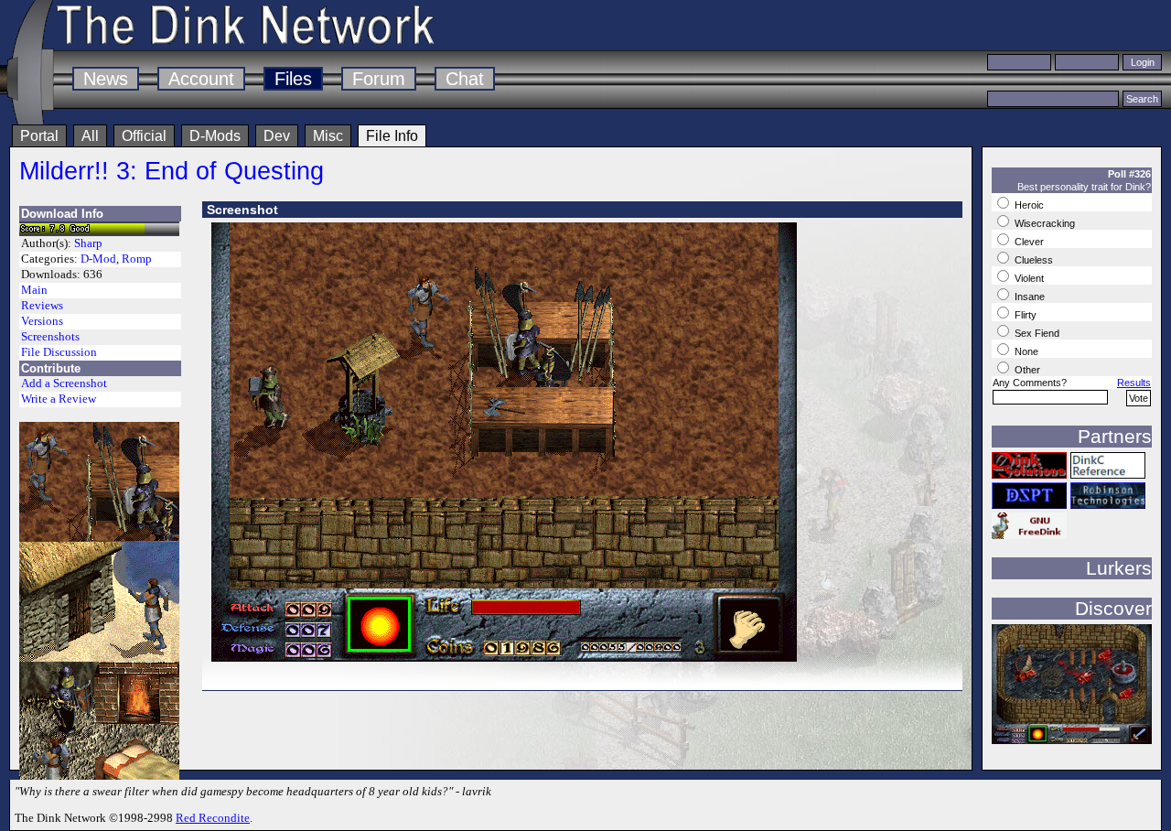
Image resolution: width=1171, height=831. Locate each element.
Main (34, 290)
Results (1134, 382)
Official (144, 136)
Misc (328, 136)
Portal (39, 136)
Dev (276, 136)
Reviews (42, 305)
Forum (378, 79)
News (105, 79)
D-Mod (98, 259)
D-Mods (215, 136)
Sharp (88, 243)
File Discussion (59, 352)
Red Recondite (213, 818)
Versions (42, 321)
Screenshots (50, 336)
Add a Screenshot (64, 383)
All (90, 136)
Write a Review (58, 399)
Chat (465, 79)
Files (293, 79)
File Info (392, 136)
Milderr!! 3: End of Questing (171, 170)
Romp (137, 259)
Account (201, 79)
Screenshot (242, 209)
